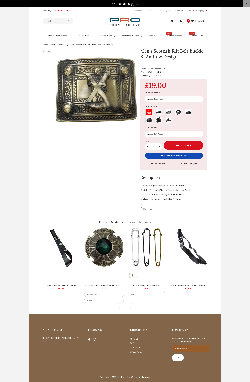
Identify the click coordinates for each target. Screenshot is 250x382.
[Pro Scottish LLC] (125, 25)
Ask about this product (175, 156)
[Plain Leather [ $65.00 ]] (159, 120)
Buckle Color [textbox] (152, 92)
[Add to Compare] (78, 231)
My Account (139, 10)
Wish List (152, 10)
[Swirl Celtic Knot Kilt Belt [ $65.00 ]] (168, 120)
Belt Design (152, 106)
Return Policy (136, 352)
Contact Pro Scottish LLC (64, 10)
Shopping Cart (165, 10)
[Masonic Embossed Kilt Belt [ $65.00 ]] (168, 112)
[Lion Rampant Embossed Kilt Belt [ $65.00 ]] (178, 112)
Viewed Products (139, 222)
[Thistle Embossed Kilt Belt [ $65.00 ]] (159, 112)
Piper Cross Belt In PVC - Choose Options (189, 285)
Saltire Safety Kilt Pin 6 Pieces (146, 285)
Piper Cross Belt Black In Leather (62, 285)
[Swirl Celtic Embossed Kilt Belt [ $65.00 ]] (149, 120)
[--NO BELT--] (149, 112)
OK (177, 357)
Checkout (179, 10)
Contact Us (135, 347)
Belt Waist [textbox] (151, 127)
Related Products (111, 222)
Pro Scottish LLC (158, 69)
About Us (134, 339)
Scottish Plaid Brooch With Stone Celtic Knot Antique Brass (111, 285)
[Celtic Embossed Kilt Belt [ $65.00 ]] (188, 112)
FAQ (132, 343)
